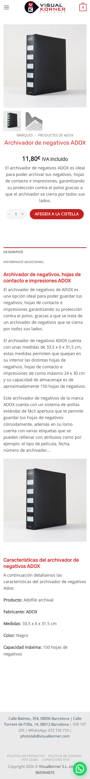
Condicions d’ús (56, 759)
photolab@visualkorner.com (45, 736)
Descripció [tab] (13, 252)
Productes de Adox (55, 135)
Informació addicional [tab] (23, 262)
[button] (6, 7)
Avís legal (30, 759)
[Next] (79, 66)
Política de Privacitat (26, 756)
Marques (25, 135)
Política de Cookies (65, 756)
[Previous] (11, 66)
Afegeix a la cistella (57, 213)
